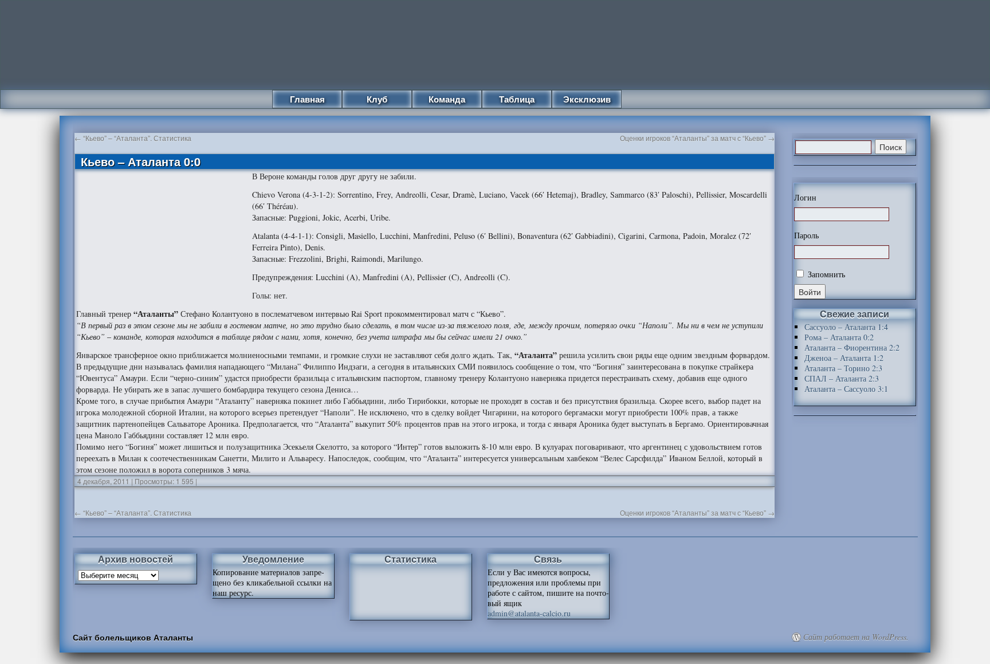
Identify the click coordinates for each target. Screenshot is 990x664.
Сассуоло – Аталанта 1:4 (846, 326)
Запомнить (825, 274)
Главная (307, 99)
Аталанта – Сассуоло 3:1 (846, 388)
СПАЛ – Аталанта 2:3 (841, 378)
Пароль (806, 235)
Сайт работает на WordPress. (856, 637)
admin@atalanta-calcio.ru (529, 613)
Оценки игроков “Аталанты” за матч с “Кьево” (697, 138)
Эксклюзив (587, 99)
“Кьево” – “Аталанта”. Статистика (132, 138)
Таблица (517, 99)
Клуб (377, 99)
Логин (805, 197)
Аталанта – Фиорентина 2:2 (851, 347)
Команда (447, 99)
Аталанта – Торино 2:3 (843, 368)
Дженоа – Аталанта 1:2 (843, 357)
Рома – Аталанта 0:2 (839, 337)
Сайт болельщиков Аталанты (133, 637)
